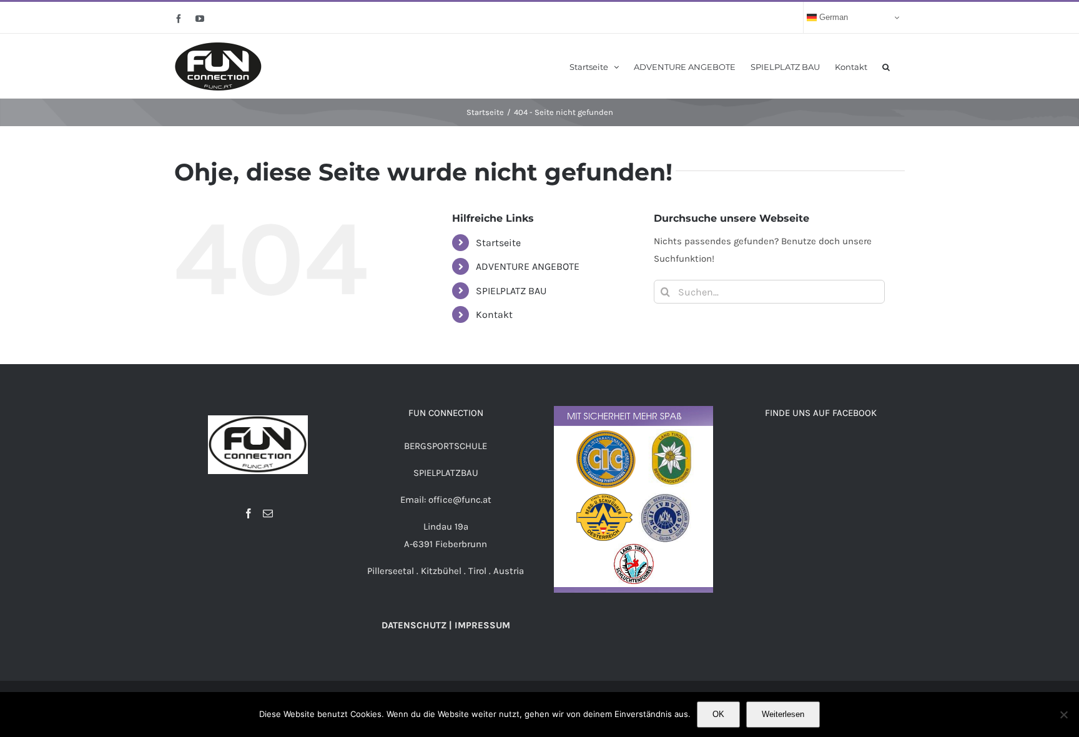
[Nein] (1063, 714)
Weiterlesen (783, 714)
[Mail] (268, 513)
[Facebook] (249, 513)
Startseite (498, 243)
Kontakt (494, 314)
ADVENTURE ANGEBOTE (527, 266)
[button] (886, 66)
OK (718, 714)
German (832, 17)
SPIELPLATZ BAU (511, 291)
